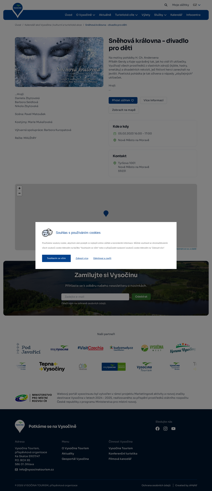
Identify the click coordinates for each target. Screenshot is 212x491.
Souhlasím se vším (56, 258)
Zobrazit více (82, 258)
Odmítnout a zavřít (102, 258)
